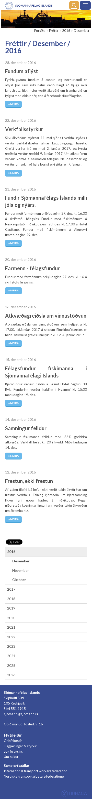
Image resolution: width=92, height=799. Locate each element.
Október (19, 579)
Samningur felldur (26, 428)
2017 (11, 589)
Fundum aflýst (21, 71)
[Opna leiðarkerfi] (85, 5)
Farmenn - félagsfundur (32, 268)
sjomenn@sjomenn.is (21, 714)
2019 (11, 608)
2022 (11, 637)
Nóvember (20, 570)
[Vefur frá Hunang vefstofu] (74, 794)
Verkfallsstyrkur (24, 129)
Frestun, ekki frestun (29, 481)
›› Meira (13, 103)
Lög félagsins (13, 751)
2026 (11, 675)
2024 (11, 656)
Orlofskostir (13, 741)
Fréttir (54, 31)
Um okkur (11, 757)
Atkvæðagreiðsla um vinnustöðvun (45, 316)
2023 (11, 646)
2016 (66, 31)
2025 (11, 665)
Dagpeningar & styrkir (20, 746)
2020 (11, 618)
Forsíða (39, 31)
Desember (21, 561)
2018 (11, 599)
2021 (11, 627)
